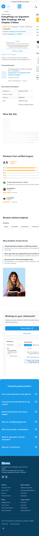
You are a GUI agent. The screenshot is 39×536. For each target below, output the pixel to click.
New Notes (23, 505)
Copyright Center (5, 502)
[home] (19, 6)
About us (3, 493)
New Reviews (24, 508)
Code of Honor (5, 505)
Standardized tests (25, 510)
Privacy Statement (15, 524)
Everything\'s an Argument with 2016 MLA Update (19, 74)
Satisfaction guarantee (26, 487)
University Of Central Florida (17, 31)
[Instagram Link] (2, 476)
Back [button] (7, 11)
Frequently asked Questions (28, 490)
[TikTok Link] (6, 476)
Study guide (24, 496)
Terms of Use (4, 524)
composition (14, 226)
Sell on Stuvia (4, 490)
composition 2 (25, 226)
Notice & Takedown (6, 510)
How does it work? (6, 487)
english (6, 226)
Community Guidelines (7, 508)
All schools (23, 502)
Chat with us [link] (24, 493)
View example (18, 51)
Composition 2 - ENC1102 (14, 34)
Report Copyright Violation (26, 104)
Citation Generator (6, 496)
